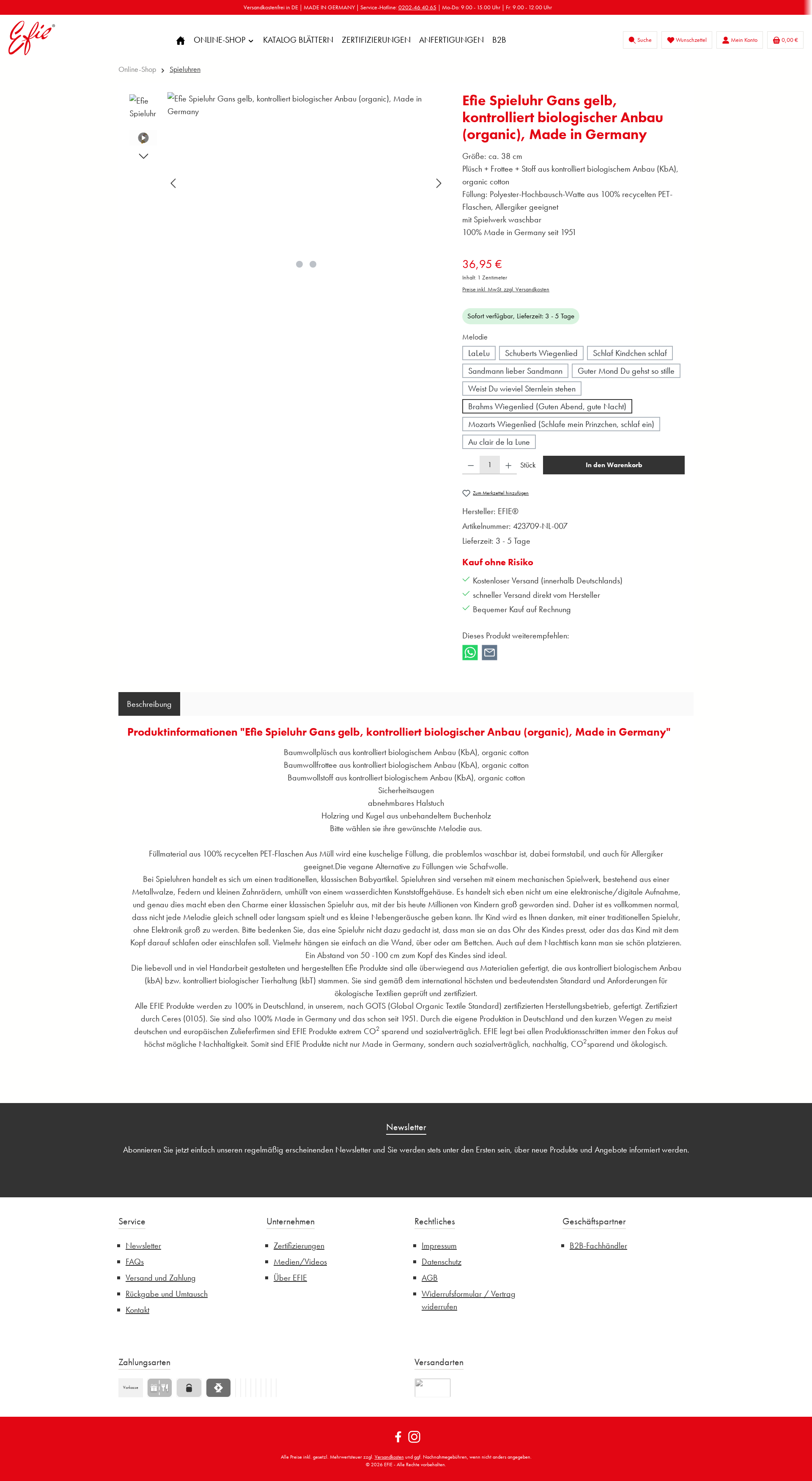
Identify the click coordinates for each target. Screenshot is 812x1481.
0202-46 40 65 (417, 7)
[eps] (276, 1387)
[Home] (180, 39)
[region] (286, 183)
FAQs (135, 1261)
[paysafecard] (188, 1387)
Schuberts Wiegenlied (541, 353)
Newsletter (143, 1245)
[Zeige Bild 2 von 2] (313, 264)
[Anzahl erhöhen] (508, 465)
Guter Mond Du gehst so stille (626, 370)
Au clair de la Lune (499, 441)
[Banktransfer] (255, 1387)
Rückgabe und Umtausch (167, 1293)
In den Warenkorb (614, 464)
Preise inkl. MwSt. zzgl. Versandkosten (505, 289)
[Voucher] (159, 1387)
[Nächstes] (438, 183)
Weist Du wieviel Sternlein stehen (522, 388)
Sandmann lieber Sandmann (515, 370)
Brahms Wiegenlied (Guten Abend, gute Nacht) (547, 406)
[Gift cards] (271, 1387)
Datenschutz (441, 1261)
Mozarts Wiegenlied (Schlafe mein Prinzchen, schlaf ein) (561, 424)
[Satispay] (218, 1387)
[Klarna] (245, 1387)
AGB (430, 1277)
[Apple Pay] (250, 1387)
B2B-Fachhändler (598, 1245)
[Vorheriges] (173, 183)
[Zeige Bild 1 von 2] (299, 264)
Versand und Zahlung (161, 1277)
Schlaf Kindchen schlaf (630, 353)
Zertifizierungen (299, 1245)
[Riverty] (235, 1387)
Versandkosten (389, 1457)
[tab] (149, 704)
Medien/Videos (300, 1261)
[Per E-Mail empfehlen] (489, 651)
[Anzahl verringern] (471, 465)
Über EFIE (290, 1277)
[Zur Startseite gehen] (31, 38)
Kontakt (137, 1309)
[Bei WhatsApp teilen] (470, 651)
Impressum (439, 1245)
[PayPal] (240, 1387)
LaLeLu (479, 353)
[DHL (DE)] (432, 1387)
